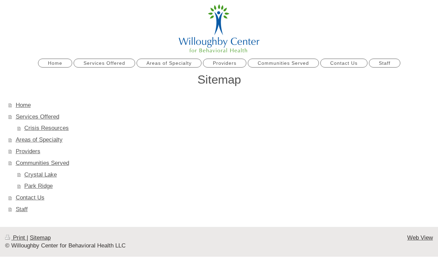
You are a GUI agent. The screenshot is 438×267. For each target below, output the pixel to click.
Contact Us (30, 197)
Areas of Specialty (39, 139)
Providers (28, 151)
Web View (420, 237)
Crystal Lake (40, 174)
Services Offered (37, 116)
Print (19, 237)
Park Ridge (38, 186)
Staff (22, 209)
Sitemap (40, 237)
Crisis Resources (46, 128)
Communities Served (42, 163)
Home (23, 105)
